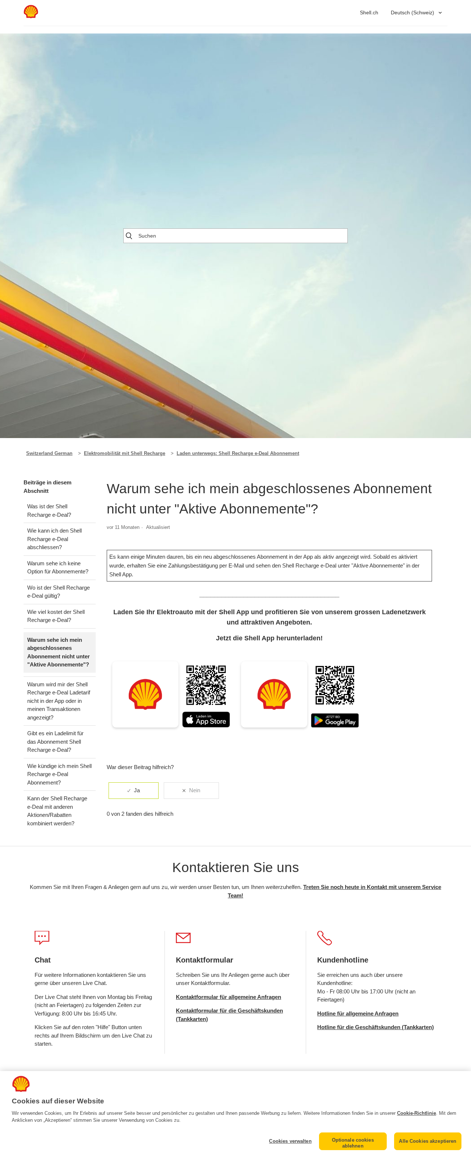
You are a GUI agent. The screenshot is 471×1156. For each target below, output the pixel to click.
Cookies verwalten (290, 1141)
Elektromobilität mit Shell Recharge (124, 453)
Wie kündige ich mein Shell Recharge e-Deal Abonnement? (59, 774)
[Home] (31, 16)
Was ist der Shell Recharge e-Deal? (49, 510)
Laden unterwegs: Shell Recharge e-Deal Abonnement (238, 453)
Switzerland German (49, 453)
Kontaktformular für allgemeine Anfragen (228, 997)
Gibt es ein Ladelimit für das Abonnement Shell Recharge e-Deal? (55, 741)
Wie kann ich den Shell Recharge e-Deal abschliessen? (54, 538)
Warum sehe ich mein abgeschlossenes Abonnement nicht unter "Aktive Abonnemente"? (58, 652)
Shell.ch (369, 12)
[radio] (134, 790)
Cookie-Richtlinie (416, 1113)
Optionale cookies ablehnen (353, 1143)
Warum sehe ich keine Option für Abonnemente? (57, 567)
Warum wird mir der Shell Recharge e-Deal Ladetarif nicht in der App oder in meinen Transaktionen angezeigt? (58, 701)
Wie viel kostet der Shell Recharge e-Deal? (56, 616)
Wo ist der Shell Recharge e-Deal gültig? (58, 591)
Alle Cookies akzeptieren (427, 1141)
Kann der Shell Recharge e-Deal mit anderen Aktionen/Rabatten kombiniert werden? (57, 810)
